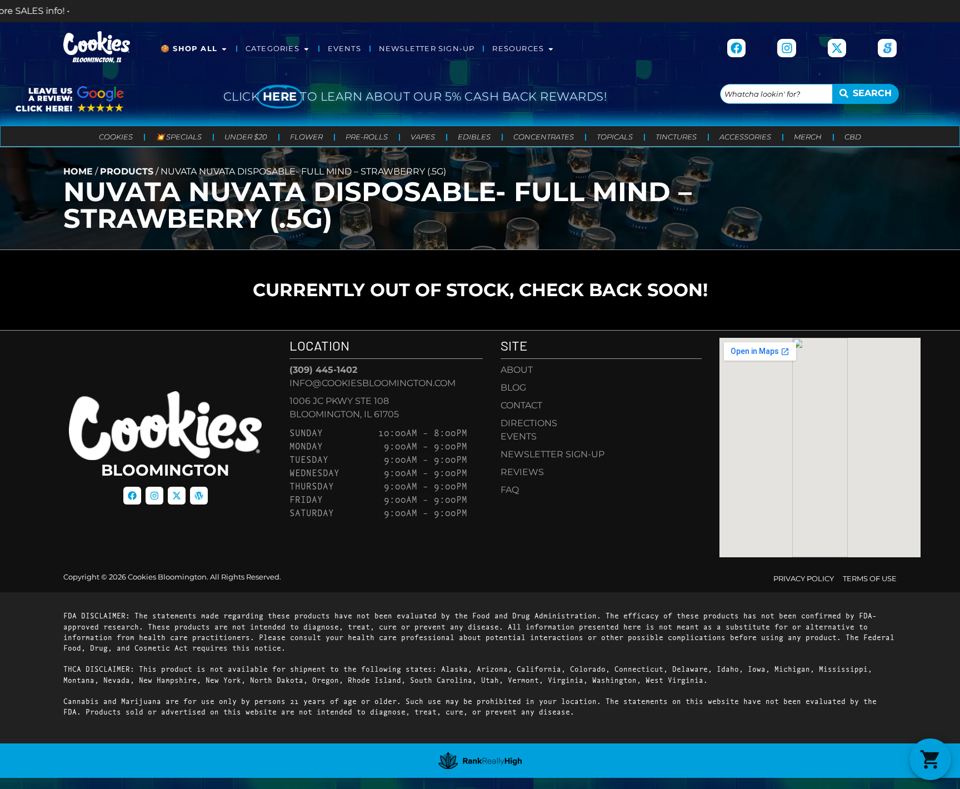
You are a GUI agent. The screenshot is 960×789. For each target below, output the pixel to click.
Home (78, 171)
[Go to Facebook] (736, 48)
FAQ (510, 490)
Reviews (522, 472)
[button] (930, 759)
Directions (529, 423)
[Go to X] (837, 48)
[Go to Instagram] (786, 48)
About (517, 369)
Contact (521, 405)
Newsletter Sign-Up (427, 48)
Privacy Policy (803, 579)
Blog (513, 387)
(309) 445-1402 (323, 369)
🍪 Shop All (189, 48)
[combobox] (776, 94)
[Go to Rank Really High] (480, 760)
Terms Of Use (870, 579)
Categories (272, 48)
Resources (518, 48)
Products (126, 171)
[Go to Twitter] (177, 496)
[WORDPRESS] (199, 496)
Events (344, 48)
